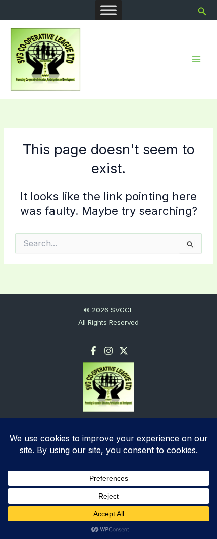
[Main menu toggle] (196, 59)
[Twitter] (123, 350)
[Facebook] (93, 350)
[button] (202, 10)
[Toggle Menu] (108, 10)
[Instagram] (108, 350)
